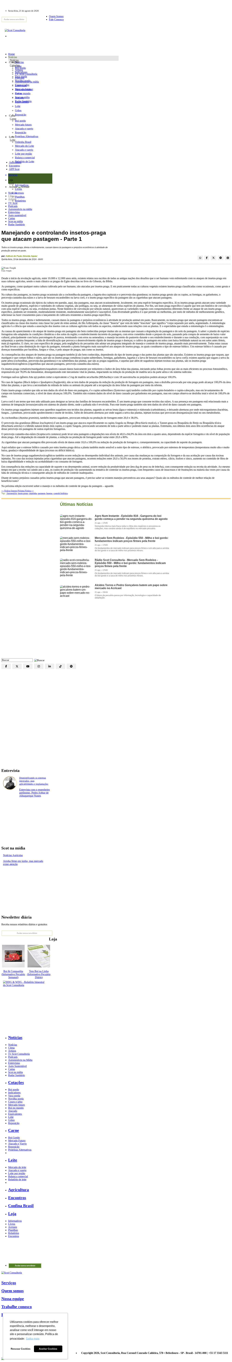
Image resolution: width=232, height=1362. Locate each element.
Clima (11, 195)
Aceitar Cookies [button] (48, 1348)
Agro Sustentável (17, 1066)
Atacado (19, 97)
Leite (17, 106)
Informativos (15, 1220)
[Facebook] (6, 666)
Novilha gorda (22, 80)
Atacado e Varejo (17, 1143)
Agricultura (15, 162)
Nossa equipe (12, 1298)
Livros (11, 1223)
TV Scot (12, 203)
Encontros (14, 165)
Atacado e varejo (17, 1170)
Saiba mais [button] (32, 1338)
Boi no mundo (22, 93)
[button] (38, 660)
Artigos (12, 199)
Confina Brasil (21, 1205)
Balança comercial (18, 1176)
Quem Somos (56, 16)
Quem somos (12, 1291)
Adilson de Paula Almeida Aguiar (21, 256)
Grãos (18, 110)
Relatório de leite (17, 1179)
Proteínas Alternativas (19, 1149)
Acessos (12, 1227)
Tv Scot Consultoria (19, 1053)
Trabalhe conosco (16, 1306)
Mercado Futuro (16, 1140)
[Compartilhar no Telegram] (221, 257)
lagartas (49, 493)
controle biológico (60, 493)
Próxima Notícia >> (26, 491)
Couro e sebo (22, 85)
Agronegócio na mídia (20, 209)
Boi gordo (20, 68)
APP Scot (14, 169)
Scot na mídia (15, 221)
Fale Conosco (56, 19)
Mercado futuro (23, 89)
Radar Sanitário (16, 224)
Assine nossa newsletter (14, 19)
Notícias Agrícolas (13, 855)
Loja (11, 183)
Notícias (14, 60)
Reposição (20, 114)
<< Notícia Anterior (9, 491)
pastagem (41, 493)
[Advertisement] (116, 631)
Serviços (8, 1283)
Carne (13, 118)
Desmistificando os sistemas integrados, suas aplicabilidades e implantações (33, 781)
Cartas (11, 218)
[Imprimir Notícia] (228, 257)
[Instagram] (38, 666)
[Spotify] (71, 666)
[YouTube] (28, 666)
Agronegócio (11, 493)
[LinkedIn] (49, 666)
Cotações (15, 65)
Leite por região (16, 1173)
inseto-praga (23, 493)
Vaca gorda (21, 76)
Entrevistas (14, 212)
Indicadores (21, 72)
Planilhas (13, 1230)
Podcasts (12, 206)
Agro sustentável (17, 215)
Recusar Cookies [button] (20, 1348)
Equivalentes (22, 101)
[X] (17, 666)
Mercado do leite (17, 1167)
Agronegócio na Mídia (20, 1060)
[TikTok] (60, 666)
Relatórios (13, 1233)
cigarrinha (33, 493)
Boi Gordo (14, 1137)
